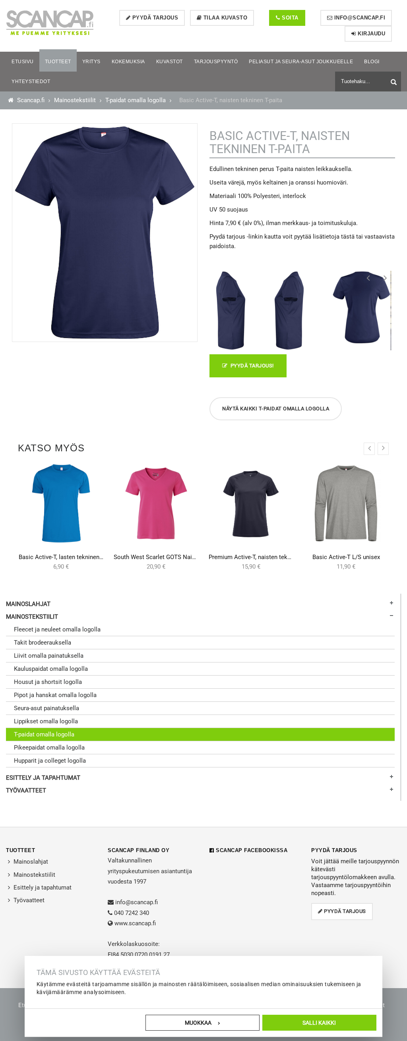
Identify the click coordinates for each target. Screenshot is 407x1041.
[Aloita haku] (394, 80)
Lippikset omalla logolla (46, 721)
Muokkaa (198, 1023)
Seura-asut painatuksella (46, 708)
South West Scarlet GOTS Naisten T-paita (168, 557)
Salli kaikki (319, 1023)
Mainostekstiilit (75, 100)
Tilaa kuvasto (224, 18)
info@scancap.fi (358, 18)
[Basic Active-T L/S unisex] (346, 503)
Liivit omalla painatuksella (48, 655)
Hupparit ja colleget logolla (50, 760)
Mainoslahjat (28, 604)
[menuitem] (22, 62)
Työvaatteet (26, 790)
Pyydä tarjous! (251, 366)
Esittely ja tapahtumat (43, 777)
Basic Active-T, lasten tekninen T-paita (68, 557)
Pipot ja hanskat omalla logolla (55, 695)
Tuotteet (20, 850)
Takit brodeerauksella (42, 642)
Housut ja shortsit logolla (48, 682)
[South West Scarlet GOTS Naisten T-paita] (156, 503)
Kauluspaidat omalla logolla (51, 668)
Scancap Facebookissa (250, 850)
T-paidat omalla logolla (135, 100)
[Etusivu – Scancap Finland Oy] (49, 22)
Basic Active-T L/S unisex (346, 557)
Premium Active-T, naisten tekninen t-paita (264, 557)
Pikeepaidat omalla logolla (49, 747)
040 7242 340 (131, 913)
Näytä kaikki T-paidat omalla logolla (275, 409)
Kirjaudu (371, 34)
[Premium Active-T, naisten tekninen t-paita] (251, 503)
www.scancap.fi (135, 923)
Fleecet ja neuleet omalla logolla (57, 629)
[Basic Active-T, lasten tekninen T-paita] (61, 503)
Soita (289, 18)
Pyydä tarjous (154, 18)
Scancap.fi (30, 100)
